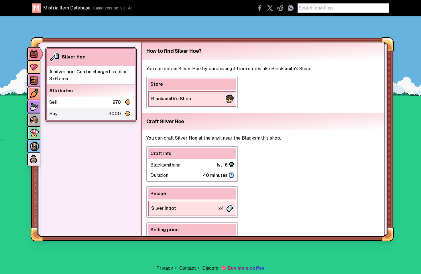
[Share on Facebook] (259, 8)
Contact (187, 268)
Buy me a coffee (246, 268)
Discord (210, 268)
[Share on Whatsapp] (290, 8)
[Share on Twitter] (270, 8)
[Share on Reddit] (280, 8)
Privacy (164, 268)
